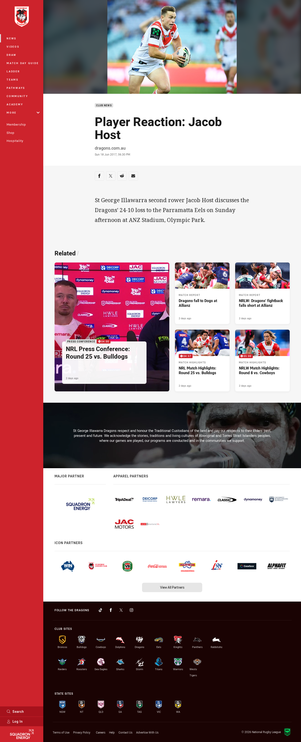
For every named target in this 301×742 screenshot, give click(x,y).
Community (17, 96)
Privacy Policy (81, 732)
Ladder (13, 71)
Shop (10, 133)
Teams (13, 79)
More (11, 112)
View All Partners (172, 587)
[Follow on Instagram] (131, 610)
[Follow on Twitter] (121, 610)
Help (112, 732)
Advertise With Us (147, 732)
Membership (16, 124)
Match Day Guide (23, 63)
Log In (17, 721)
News (11, 38)
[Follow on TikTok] (100, 610)
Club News (104, 105)
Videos (13, 46)
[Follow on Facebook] (111, 610)
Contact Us (125, 732)
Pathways (16, 88)
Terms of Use (61, 732)
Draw (11, 55)
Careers (100, 732)
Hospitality (15, 141)
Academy (15, 104)
